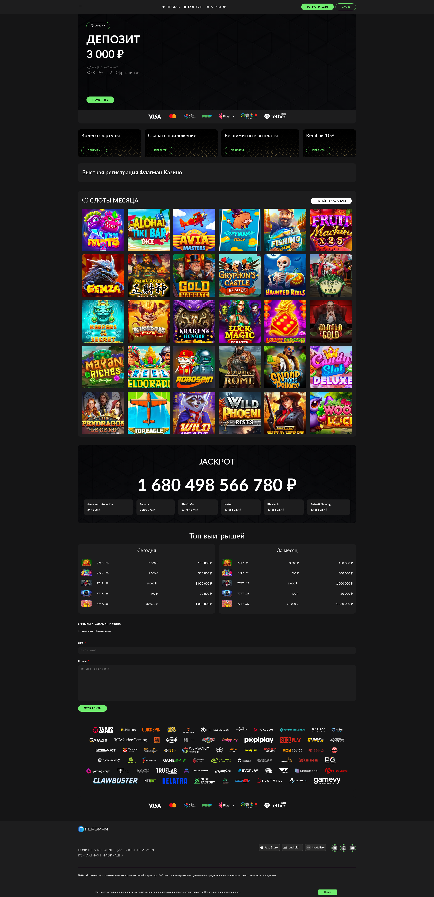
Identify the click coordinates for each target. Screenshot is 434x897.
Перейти (94, 150)
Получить (100, 99)
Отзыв (82, 661)
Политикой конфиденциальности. (222, 892)
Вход (346, 6)
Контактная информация (101, 855)
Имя (81, 642)
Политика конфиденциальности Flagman (116, 850)
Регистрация (317, 6)
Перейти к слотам (331, 200)
